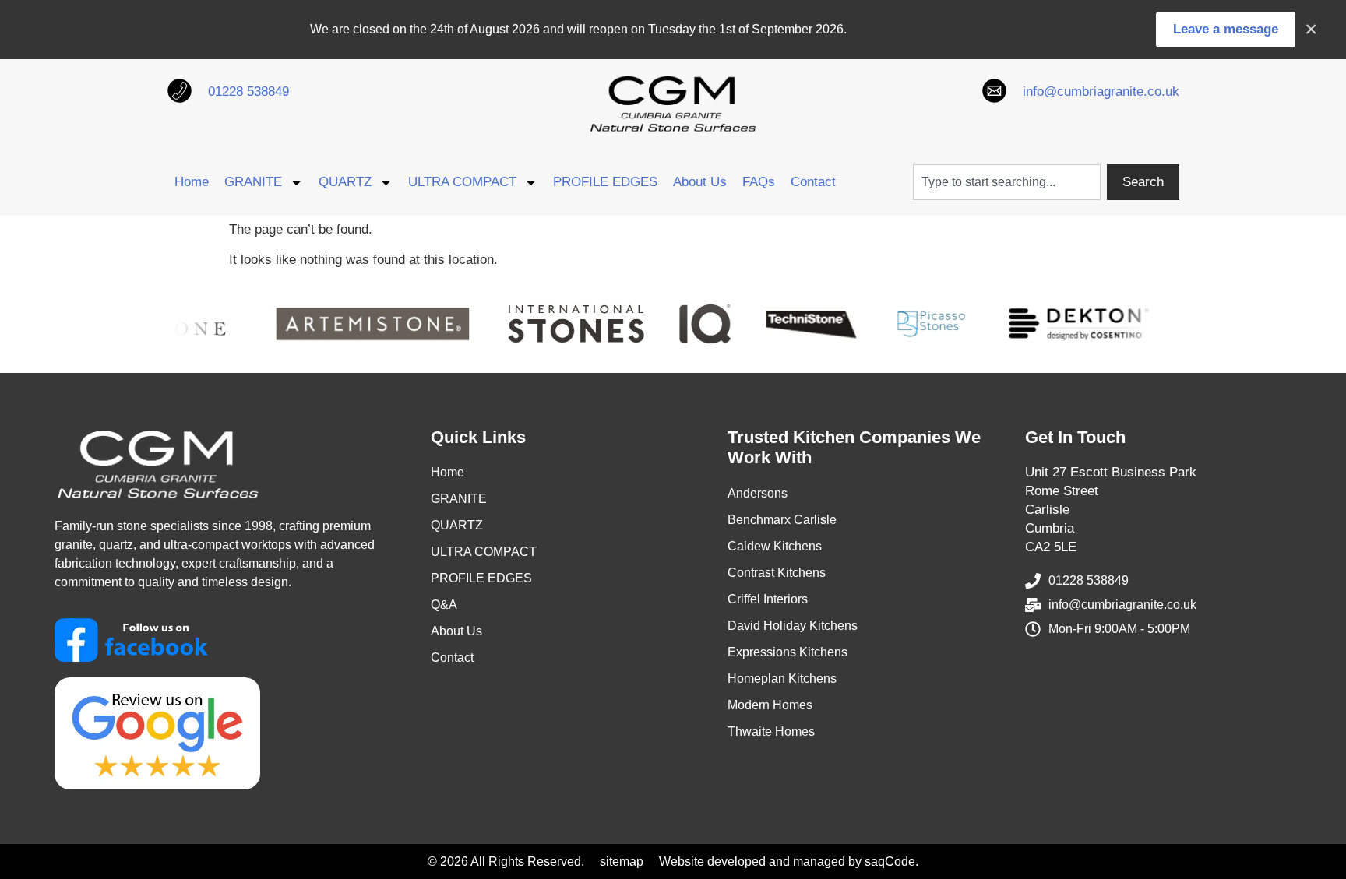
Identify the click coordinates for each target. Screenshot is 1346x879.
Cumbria (1049, 528)
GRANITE (253, 181)
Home (191, 181)
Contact (813, 181)
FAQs (758, 181)
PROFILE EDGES (605, 181)
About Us (700, 181)
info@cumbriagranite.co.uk (1101, 91)
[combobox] (1007, 182)
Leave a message (1225, 29)
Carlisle (1047, 509)
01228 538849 (248, 91)
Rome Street (1061, 490)
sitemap (621, 861)
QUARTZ (345, 181)
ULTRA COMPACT (462, 181)
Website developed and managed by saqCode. (788, 861)
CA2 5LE (1050, 547)
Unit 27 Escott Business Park (1110, 472)
